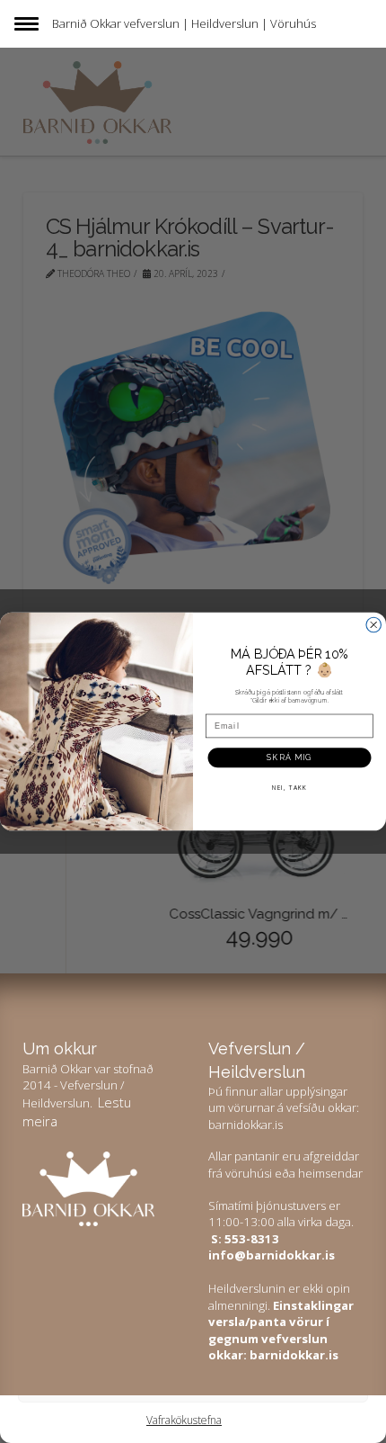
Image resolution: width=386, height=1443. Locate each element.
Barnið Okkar (86, 23)
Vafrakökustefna (184, 1420)
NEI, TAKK (289, 787)
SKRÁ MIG (289, 756)
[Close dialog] (374, 624)
